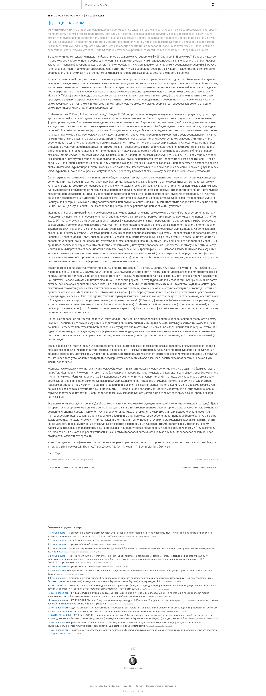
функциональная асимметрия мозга (199, 467)
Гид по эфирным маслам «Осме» (119, 686)
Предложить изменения (207, 459)
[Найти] (213, 4)
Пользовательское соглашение (161, 686)
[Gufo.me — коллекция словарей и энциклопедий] (62, 4)
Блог (92, 686)
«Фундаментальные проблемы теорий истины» (72, 467)
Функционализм (58, 533)
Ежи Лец (99, 686)
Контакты (140, 686)
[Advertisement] (133, 495)
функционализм (58, 540)
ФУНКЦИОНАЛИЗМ (59, 585)
